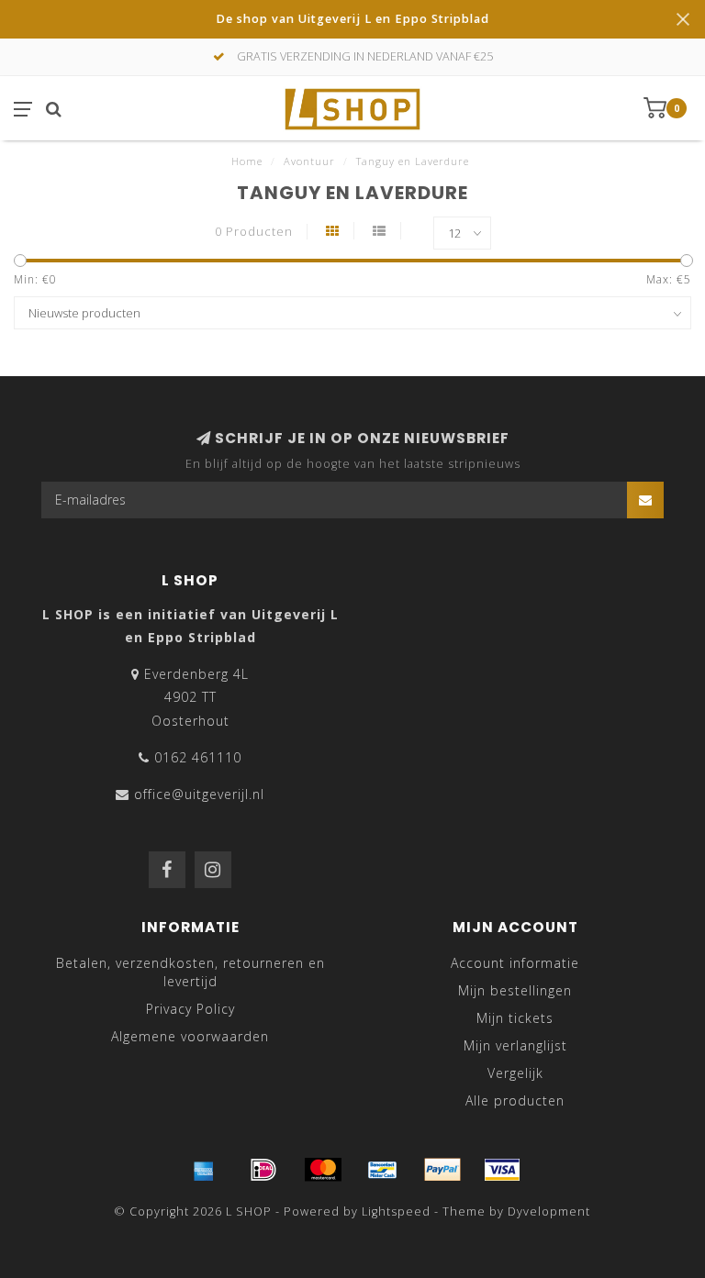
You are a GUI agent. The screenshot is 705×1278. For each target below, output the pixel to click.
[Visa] (502, 1170)
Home (247, 161)
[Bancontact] (383, 1170)
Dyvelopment (549, 1211)
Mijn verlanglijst (515, 1045)
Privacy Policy (190, 1008)
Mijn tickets (515, 1018)
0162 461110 (197, 757)
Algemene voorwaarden (190, 1036)
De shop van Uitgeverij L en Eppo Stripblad (352, 19)
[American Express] (204, 1170)
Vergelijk (515, 1073)
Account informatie (515, 963)
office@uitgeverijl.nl (199, 794)
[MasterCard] (323, 1170)
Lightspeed (396, 1211)
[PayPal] (442, 1170)
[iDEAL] (263, 1170)
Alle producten (515, 1100)
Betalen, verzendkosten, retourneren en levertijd (190, 972)
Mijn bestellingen (515, 990)
